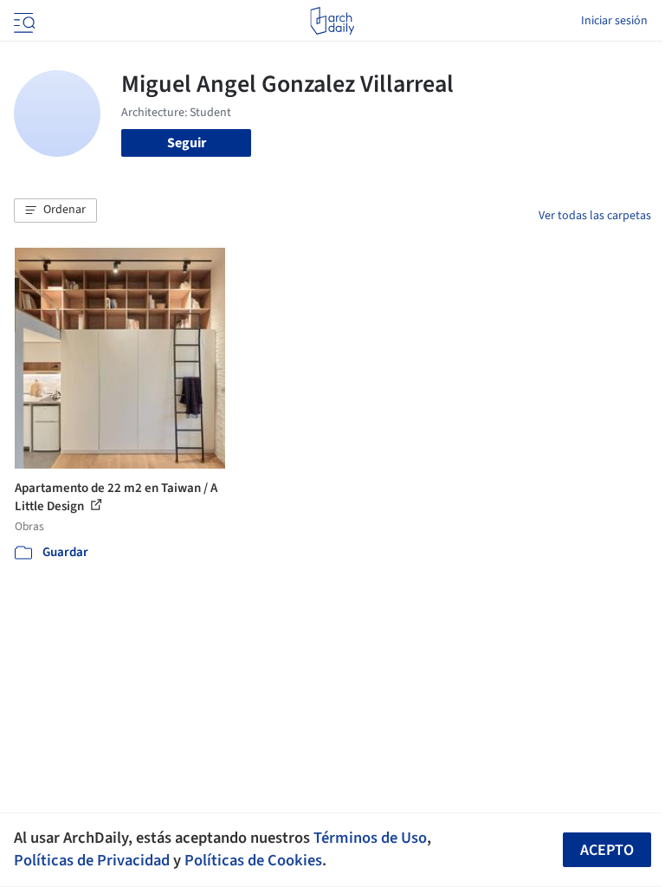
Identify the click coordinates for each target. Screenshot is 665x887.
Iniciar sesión (614, 21)
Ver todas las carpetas (595, 216)
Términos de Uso (370, 837)
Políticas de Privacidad (92, 860)
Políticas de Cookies (253, 860)
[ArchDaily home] (332, 21)
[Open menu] (22, 21)
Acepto (607, 850)
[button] (55, 210)
